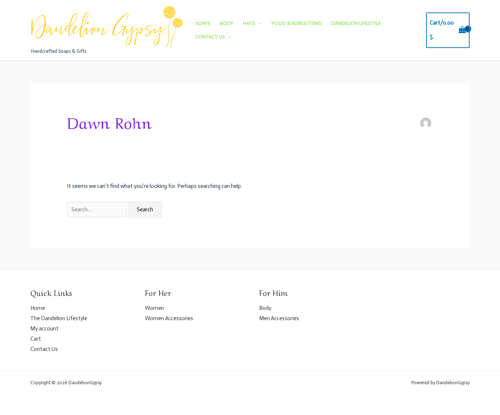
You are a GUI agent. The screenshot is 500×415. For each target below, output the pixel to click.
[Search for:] (97, 209)
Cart (35, 339)
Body (226, 23)
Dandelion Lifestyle (356, 23)
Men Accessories (279, 318)
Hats (249, 23)
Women (154, 308)
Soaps (202, 23)
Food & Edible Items (296, 23)
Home (37, 308)
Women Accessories (169, 318)
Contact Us (210, 37)
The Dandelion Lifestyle (58, 318)
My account (44, 328)
